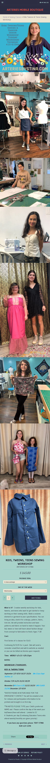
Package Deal (25, 578)
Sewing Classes (15, 17)
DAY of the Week (25, 587)
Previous (8, 744)
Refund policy (36, 752)
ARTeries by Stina (25, 567)
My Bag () (45, 2)
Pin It (36, 737)
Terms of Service (22, 752)
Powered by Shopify (14, 759)
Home (5, 17)
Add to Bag (36, 598)
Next (43, 744)
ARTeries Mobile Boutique (25, 9)
